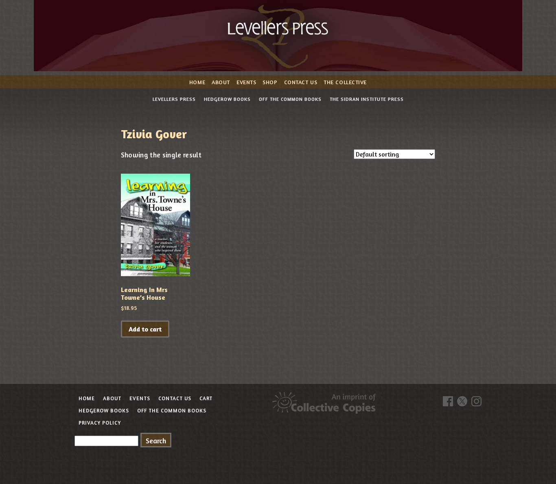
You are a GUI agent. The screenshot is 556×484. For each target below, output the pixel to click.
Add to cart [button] (145, 329)
